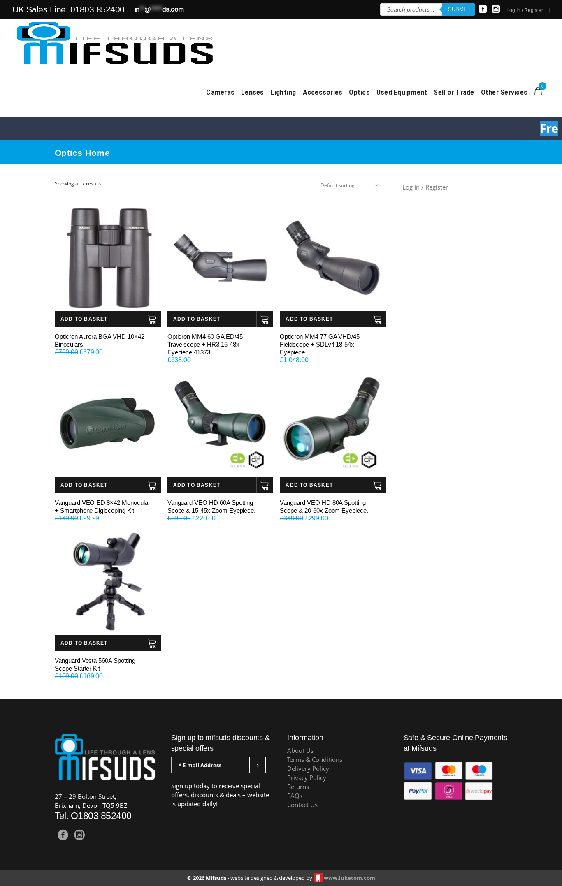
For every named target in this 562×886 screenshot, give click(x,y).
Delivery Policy (308, 769)
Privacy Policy (306, 778)
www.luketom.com (349, 877)
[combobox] (349, 185)
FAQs (294, 796)
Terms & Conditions (314, 759)
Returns (298, 787)
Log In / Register (524, 10)
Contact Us (302, 805)
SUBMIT (458, 9)
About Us (300, 750)
